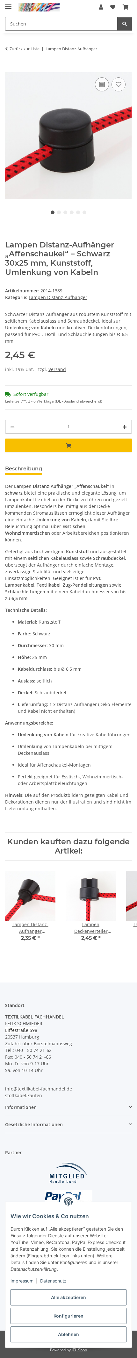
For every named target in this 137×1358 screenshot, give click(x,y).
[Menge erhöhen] (125, 426)
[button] (101, 7)
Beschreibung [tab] (23, 469)
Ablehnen (68, 1334)
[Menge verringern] (12, 426)
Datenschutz (53, 1280)
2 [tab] (59, 212)
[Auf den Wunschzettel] (119, 84)
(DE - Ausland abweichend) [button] (78, 401)
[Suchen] (124, 24)
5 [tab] (78, 212)
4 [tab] (72, 212)
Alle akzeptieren (68, 1297)
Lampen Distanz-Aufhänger (58, 297)
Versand (57, 369)
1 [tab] (52, 212)
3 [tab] (65, 212)
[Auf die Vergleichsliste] (102, 84)
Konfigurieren (68, 1316)
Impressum (22, 1280)
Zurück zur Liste (25, 49)
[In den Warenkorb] (10, 68)
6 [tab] (84, 212)
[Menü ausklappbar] (8, 4)
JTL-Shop (79, 1350)
